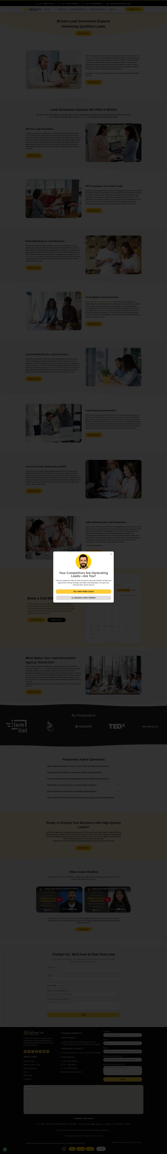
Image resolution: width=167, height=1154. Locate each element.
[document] (83, 577)
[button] (111, 554)
